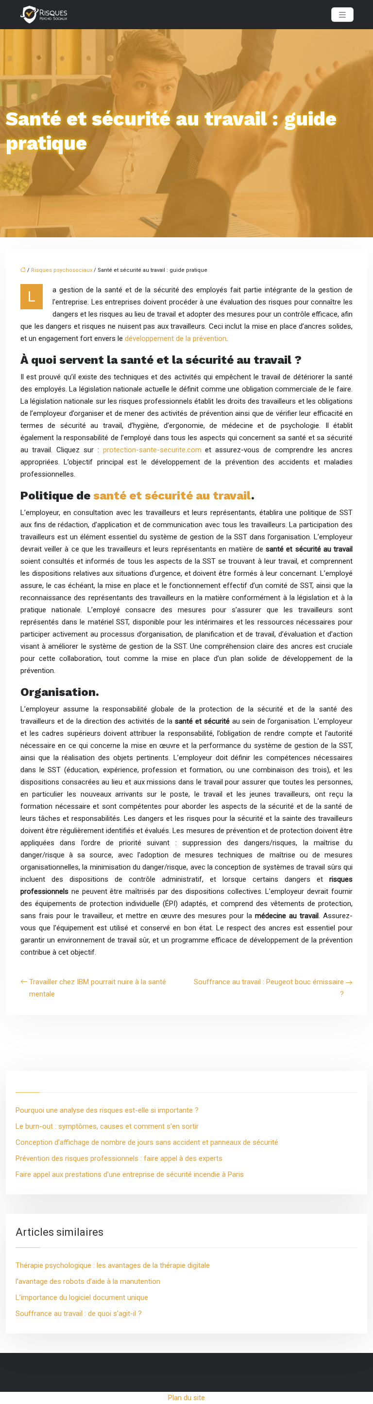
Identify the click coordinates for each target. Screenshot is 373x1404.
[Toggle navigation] (342, 14)
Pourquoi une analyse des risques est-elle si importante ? (107, 1110)
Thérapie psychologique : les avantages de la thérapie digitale (113, 1265)
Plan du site (186, 1397)
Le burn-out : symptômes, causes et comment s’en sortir (107, 1126)
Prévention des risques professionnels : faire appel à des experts (119, 1158)
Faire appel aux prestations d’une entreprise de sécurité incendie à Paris (130, 1174)
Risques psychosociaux (61, 270)
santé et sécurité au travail (172, 495)
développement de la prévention (175, 338)
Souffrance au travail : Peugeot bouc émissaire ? (269, 987)
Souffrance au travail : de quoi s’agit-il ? (79, 1313)
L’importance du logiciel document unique (82, 1297)
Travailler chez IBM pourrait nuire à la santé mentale (97, 987)
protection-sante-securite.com (152, 449)
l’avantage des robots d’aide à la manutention (88, 1281)
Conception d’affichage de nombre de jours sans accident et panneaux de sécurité (147, 1142)
